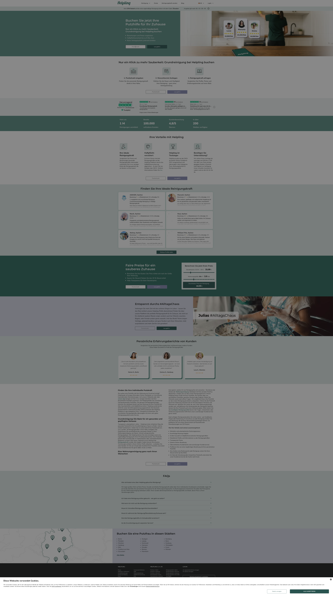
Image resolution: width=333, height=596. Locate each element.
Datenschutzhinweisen (152, 586)
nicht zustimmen (56, 586)
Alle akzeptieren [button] (309, 591)
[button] (277, 591)
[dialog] (166, 586)
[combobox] (331, 579)
